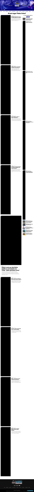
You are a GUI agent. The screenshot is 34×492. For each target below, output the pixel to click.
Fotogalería (26, 11)
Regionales (10, 11)
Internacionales (13, 11)
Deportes (20, 11)
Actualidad (23, 11)
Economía (17, 11)
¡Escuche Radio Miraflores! (30, 490)
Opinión (29, 11)
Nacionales (7, 11)
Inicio (4, 11)
